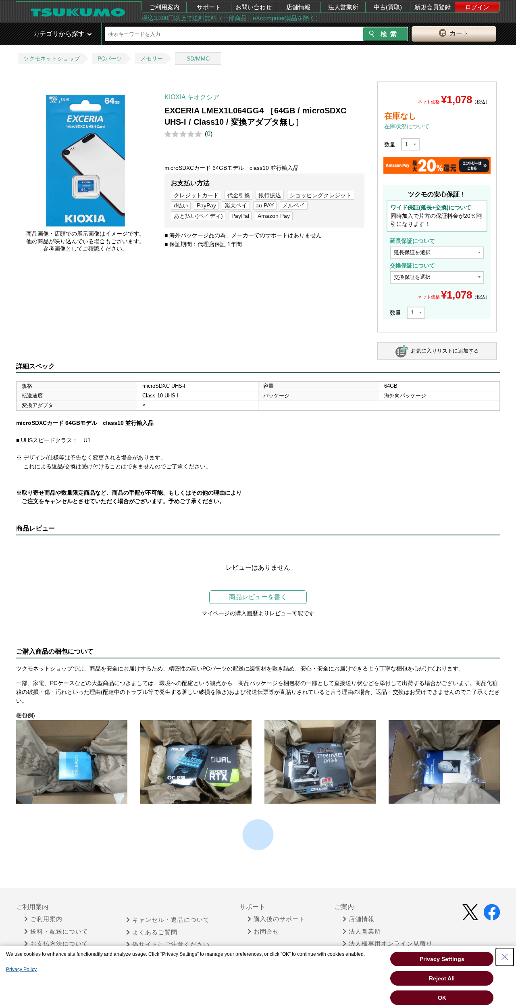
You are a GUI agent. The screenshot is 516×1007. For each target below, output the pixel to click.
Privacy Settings (442, 959)
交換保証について (412, 265)
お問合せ (266, 931)
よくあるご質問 (154, 932)
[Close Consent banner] (505, 957)
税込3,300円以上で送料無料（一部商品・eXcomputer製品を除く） (231, 18)
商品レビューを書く (258, 596)
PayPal (240, 216)
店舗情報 (298, 7)
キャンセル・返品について (171, 920)
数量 (389, 144)
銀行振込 (269, 195)
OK (442, 997)
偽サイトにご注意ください (171, 944)
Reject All (442, 978)
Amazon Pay (274, 216)
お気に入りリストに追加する (445, 351)
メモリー (151, 58)
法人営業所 (343, 7)
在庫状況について (406, 126)
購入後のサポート (279, 919)
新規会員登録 (432, 7)
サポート (209, 7)
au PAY (265, 205)
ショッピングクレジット (320, 195)
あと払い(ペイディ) (198, 216)
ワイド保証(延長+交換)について (431, 207)
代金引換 (238, 195)
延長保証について (412, 241)
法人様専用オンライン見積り (391, 943)
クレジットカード (196, 195)
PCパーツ (110, 58)
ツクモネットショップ (51, 58)
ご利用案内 (164, 7)
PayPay (206, 205)
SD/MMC (198, 58)
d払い (181, 205)
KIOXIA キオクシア (191, 97)
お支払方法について (59, 943)
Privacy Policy (21, 969)
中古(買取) (388, 7)
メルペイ (293, 205)
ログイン (477, 7)
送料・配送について (59, 931)
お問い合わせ (253, 7)
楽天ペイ (236, 205)
